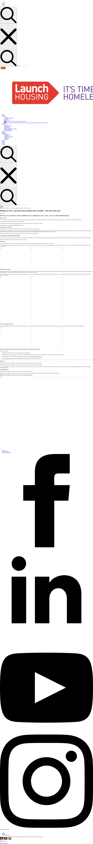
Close (4, 2)
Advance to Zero (36, 228)
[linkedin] (46, 640)
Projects (3, 132)
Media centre (4, 450)
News (3, 3)
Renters (3, 131)
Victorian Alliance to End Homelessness (35, 356)
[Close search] (8, 36)
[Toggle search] (8, 15)
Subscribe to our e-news (4, 373)
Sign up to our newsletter (6, 452)
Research (3, 4)
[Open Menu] (0, 70)
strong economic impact (11, 358)
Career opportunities (5, 451)
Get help (4, 123)
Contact (3, 5)
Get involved (5, 133)
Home (1, 208)
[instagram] (46, 827)
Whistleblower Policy (5, 834)
